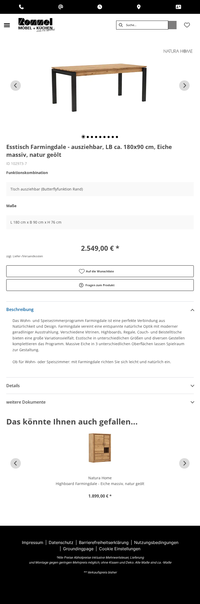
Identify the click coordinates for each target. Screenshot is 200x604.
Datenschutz (61, 542)
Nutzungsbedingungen (156, 542)
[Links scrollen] (15, 85)
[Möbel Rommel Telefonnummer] (21, 7)
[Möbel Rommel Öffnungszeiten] (99, 7)
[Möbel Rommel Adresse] (138, 7)
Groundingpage (78, 548)
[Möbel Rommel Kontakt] (178, 7)
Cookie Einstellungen (119, 549)
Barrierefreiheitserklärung (104, 542)
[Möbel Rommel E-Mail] (60, 7)
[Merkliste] (187, 25)
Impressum (32, 542)
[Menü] (7, 25)
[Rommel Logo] (36, 25)
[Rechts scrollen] (184, 85)
